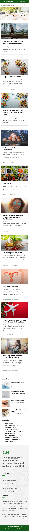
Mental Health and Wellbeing (13, 435)
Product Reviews (9, 441)
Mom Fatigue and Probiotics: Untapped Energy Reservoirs (12, 356)
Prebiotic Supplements (11, 437)
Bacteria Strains (9, 427)
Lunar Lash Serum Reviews (17, 400)
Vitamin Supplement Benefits (12, 253)
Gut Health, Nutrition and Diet (13, 431)
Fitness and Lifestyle (11, 429)
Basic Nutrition (8, 183)
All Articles (8, 423)
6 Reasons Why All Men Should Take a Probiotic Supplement (13, 42)
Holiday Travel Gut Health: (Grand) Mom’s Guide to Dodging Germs (14, 321)
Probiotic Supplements (11, 439)
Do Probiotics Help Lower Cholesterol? (11, 148)
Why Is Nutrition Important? (12, 77)
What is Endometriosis (10, 286)
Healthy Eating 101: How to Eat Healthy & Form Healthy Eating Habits (13, 112)
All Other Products (10, 425)
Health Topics (9, 433)
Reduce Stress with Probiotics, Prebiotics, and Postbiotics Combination (13, 217)
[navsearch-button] (26, 4)
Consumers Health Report (9, 5)
